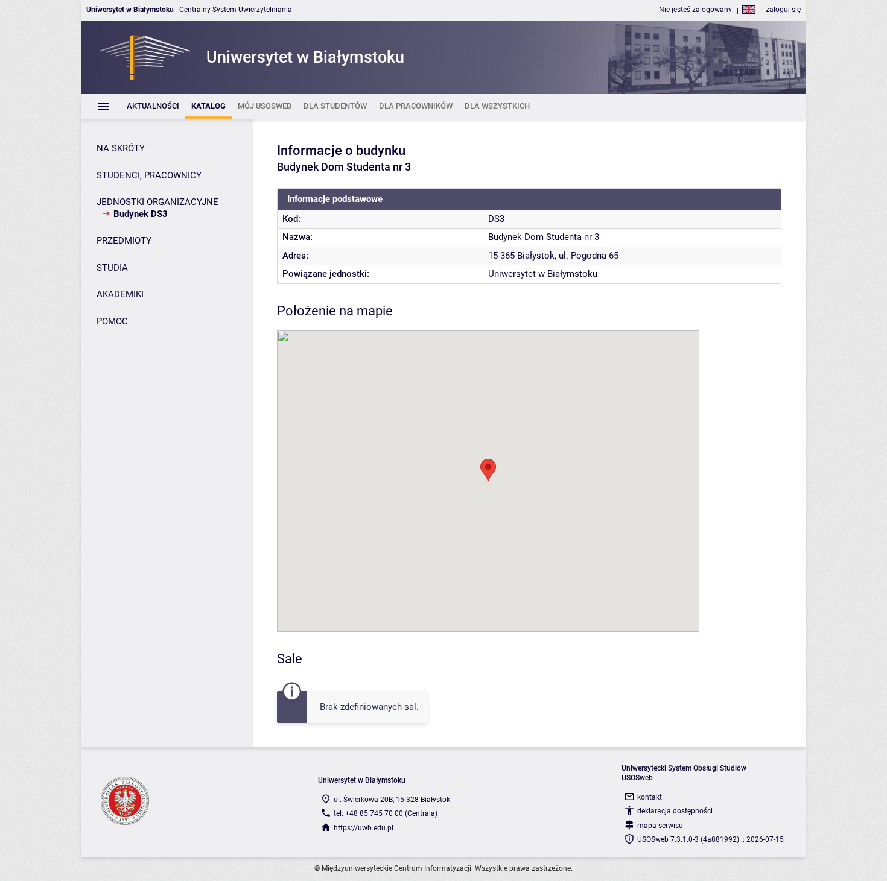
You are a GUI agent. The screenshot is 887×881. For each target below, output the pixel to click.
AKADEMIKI (120, 294)
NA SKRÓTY (121, 148)
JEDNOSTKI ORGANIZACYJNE (157, 202)
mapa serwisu (660, 825)
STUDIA (112, 267)
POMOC (112, 321)
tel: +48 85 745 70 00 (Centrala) (385, 813)
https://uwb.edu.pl (363, 828)
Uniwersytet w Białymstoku (542, 273)
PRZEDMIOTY (124, 240)
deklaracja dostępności (675, 811)
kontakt (649, 797)
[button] (488, 470)
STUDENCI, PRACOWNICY (149, 175)
